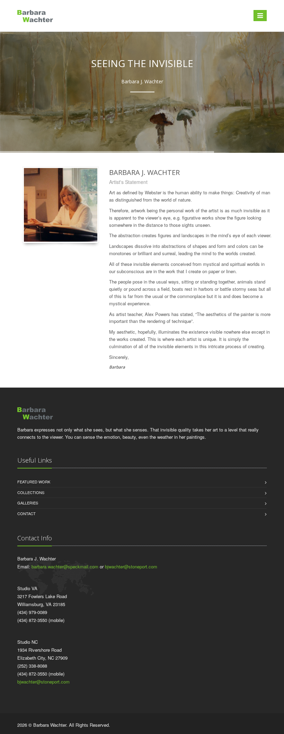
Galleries (27, 502)
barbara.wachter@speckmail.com (65, 566)
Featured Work (33, 481)
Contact (26, 513)
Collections (30, 492)
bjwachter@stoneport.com (131, 566)
